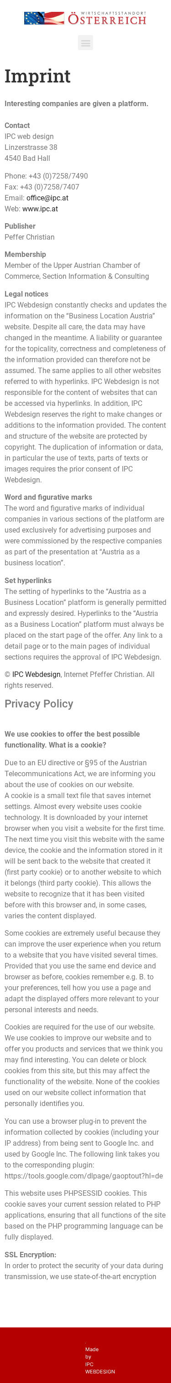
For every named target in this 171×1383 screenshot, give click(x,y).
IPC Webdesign (36, 674)
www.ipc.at (40, 209)
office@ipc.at (47, 198)
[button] (85, 42)
